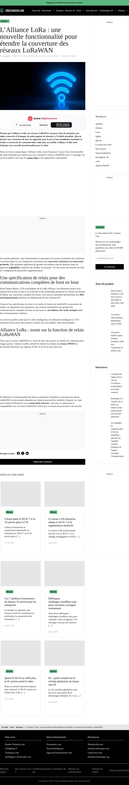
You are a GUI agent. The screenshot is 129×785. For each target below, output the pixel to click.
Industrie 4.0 (70, 10)
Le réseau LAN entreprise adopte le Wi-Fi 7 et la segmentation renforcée (62, 522)
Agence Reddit (102, 165)
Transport (59, 10)
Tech (12, 727)
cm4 (97, 161)
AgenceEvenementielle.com (59, 752)
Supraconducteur (103, 153)
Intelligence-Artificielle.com (18, 757)
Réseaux (121, 10)
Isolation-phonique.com (98, 748)
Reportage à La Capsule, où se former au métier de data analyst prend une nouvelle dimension (117, 407)
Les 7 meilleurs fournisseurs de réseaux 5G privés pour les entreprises (20, 602)
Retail (78, 10)
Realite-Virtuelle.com (15, 744)
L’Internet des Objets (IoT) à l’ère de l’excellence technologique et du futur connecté (116, 383)
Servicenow (100, 149)
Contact (117, 770)
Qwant (98, 140)
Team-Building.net (54, 748)
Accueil (4, 727)
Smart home (46, 10)
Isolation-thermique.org (98, 757)
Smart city (36, 10)
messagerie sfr (102, 157)
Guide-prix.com (95, 752)
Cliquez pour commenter (42, 462)
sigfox (98, 136)
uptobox (99, 123)
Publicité (125, 770)
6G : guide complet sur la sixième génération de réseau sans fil (63, 681)
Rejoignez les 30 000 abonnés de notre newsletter (64, 3)
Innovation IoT (92, 10)
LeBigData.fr (11, 748)
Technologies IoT (106, 10)
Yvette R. (6, 56)
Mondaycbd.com (95, 744)
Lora (97, 132)
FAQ (111, 770)
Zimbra (98, 128)
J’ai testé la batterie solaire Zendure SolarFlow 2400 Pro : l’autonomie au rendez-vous (117, 341)
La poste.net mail (103, 144)
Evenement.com (53, 744)
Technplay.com (12, 752)
